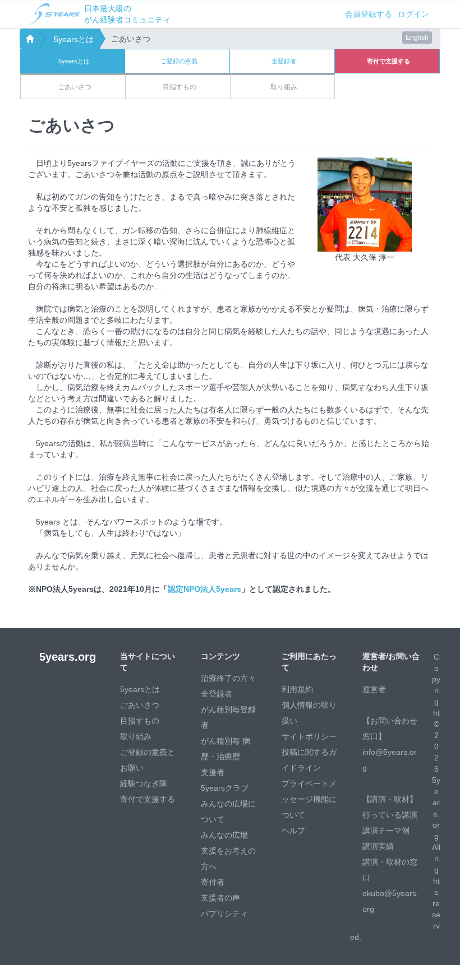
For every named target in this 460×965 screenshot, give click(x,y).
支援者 (212, 772)
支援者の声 (220, 897)
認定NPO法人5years (204, 588)
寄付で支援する (147, 799)
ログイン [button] (413, 14)
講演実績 (378, 846)
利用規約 (297, 689)
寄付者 (212, 882)
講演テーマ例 (386, 830)
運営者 (374, 689)
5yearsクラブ (225, 787)
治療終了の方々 (228, 678)
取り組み (135, 736)
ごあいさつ (139, 704)
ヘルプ (293, 830)
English (417, 37)
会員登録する (368, 14)
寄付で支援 (388, 61)
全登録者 (284, 61)
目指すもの (139, 720)
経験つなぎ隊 (143, 783)
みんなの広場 (224, 835)
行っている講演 (389, 814)
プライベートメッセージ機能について (309, 799)
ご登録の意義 (178, 61)
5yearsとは (74, 39)
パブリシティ (224, 913)
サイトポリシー (309, 736)
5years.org (67, 657)
